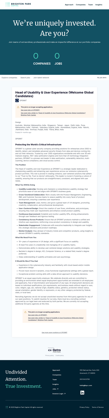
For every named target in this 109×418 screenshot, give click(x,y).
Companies (81, 5)
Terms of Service (98, 407)
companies (9, 78)
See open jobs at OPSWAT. (30, 110)
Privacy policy (49, 355)
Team (90, 5)
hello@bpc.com (86, 385)
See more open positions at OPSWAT (54, 332)
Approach (69, 5)
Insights (98, 5)
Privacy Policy (84, 407)
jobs (25, 78)
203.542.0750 (85, 379)
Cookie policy (60, 355)
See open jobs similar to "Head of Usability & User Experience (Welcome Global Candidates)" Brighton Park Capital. (53, 114)
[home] (18, 5)
